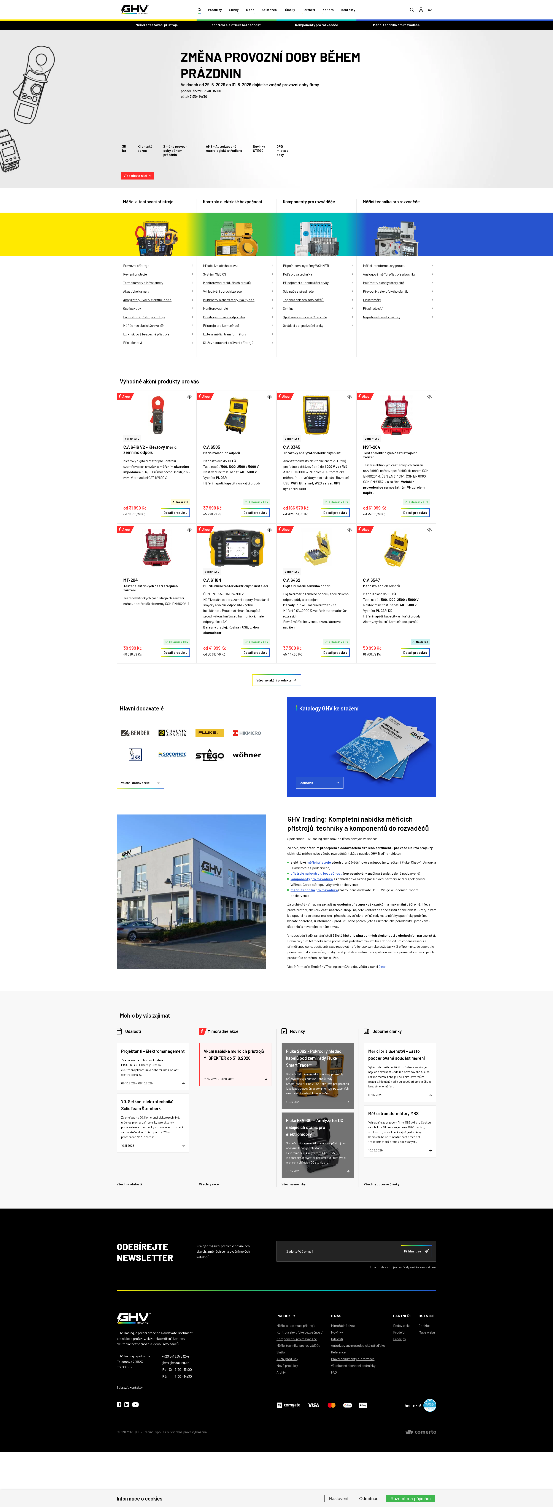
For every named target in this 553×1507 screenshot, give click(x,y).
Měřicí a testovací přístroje (157, 25)
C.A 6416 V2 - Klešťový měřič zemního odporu (150, 449)
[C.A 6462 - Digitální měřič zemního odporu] (316, 548)
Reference (338, 1352)
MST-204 (371, 447)
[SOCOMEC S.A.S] (172, 755)
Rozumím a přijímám (411, 1498)
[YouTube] (135, 1405)
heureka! (413, 1405)
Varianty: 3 (292, 438)
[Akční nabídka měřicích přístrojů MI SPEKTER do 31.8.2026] (235, 1064)
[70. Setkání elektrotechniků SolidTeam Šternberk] (153, 1123)
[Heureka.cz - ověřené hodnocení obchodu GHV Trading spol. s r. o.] (429, 1405)
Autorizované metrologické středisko (358, 1345)
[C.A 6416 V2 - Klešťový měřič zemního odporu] (156, 415)
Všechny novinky (293, 1184)
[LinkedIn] (126, 1405)
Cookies (425, 1325)
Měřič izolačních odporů (221, 453)
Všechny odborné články (381, 1184)
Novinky (297, 1031)
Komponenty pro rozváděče (316, 25)
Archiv (281, 1372)
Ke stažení (270, 10)
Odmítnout (369, 1498)
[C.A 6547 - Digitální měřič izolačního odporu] (396, 548)
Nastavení (338, 1498)
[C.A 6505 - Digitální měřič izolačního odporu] (236, 415)
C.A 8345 (291, 447)
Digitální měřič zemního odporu (307, 586)
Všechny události (129, 1184)
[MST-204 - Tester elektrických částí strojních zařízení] (396, 415)
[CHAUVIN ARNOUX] (172, 733)
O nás (250, 10)
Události (133, 1031)
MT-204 (130, 580)
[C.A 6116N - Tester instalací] (236, 548)
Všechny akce (209, 1184)
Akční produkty (287, 1359)
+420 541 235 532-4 (175, 1356)
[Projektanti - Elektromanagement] (153, 1066)
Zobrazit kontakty (130, 1387)
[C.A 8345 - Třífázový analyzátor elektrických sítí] (316, 415)
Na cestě (182, 501)
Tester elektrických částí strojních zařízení (390, 455)
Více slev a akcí (135, 175)
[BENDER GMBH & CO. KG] (135, 733)
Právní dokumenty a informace (353, 1359)
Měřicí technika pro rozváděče (396, 25)
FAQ (334, 1372)
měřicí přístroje (319, 862)
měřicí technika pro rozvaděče (314, 890)
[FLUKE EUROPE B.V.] (209, 733)
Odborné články (387, 1031)
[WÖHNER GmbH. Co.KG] (246, 755)
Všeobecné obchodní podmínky (353, 1365)
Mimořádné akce (223, 1031)
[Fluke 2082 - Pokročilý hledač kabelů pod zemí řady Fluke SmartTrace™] (318, 1076)
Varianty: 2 (132, 438)
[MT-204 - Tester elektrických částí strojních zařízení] (156, 548)
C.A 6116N (212, 580)
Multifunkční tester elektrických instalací (235, 586)
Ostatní (426, 1315)
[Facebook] (119, 1405)
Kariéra (328, 10)
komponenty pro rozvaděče (312, 879)
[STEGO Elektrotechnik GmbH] (209, 755)
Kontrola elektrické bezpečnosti (236, 25)
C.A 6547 (371, 580)
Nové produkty (287, 1365)
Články (290, 10)
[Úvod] (199, 10)
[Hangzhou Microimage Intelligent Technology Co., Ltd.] (246, 733)
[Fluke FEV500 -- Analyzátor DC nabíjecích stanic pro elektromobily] (318, 1145)
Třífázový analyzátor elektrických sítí (312, 453)
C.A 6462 (291, 580)
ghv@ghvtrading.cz (175, 1362)
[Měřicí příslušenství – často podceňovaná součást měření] (400, 1072)
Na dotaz (422, 641)
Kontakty (348, 10)
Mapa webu (427, 1332)
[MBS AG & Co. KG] (135, 755)
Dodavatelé (401, 1325)
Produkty (215, 10)
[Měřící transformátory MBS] (400, 1131)
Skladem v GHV (258, 501)
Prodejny (399, 1339)
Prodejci (399, 1332)
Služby (233, 10)
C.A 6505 (211, 447)
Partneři (308, 10)
